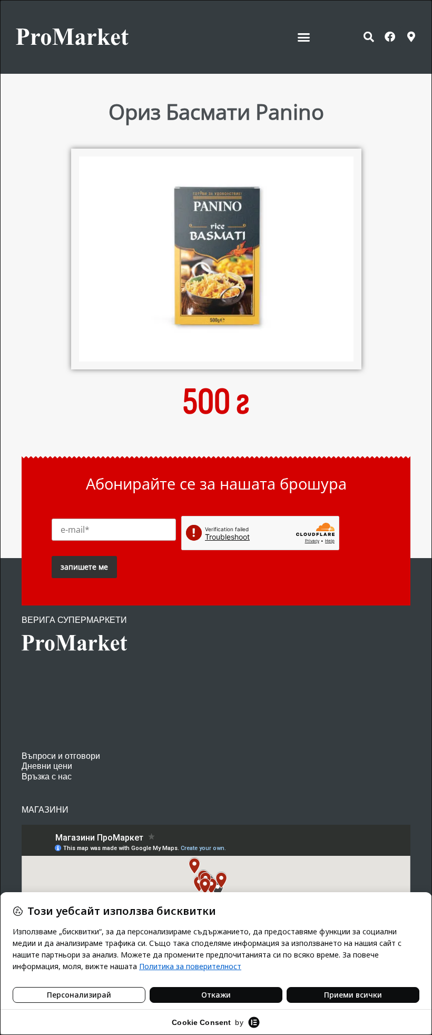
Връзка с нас (47, 776)
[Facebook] (389, 36)
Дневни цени (47, 765)
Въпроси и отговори (61, 755)
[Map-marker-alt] (410, 36)
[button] (304, 37)
